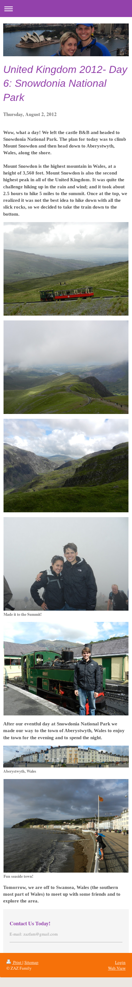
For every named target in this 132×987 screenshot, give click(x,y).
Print (17, 962)
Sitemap (31, 962)
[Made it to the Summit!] (66, 564)
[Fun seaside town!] (66, 826)
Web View (117, 968)
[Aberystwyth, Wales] (66, 757)
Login (120, 962)
